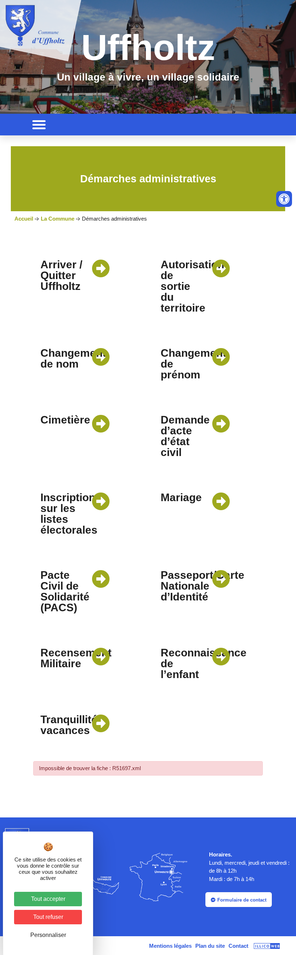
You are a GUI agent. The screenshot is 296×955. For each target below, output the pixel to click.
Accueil (23, 219)
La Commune (57, 219)
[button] (39, 124)
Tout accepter (48, 899)
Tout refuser (48, 917)
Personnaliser (48, 935)
